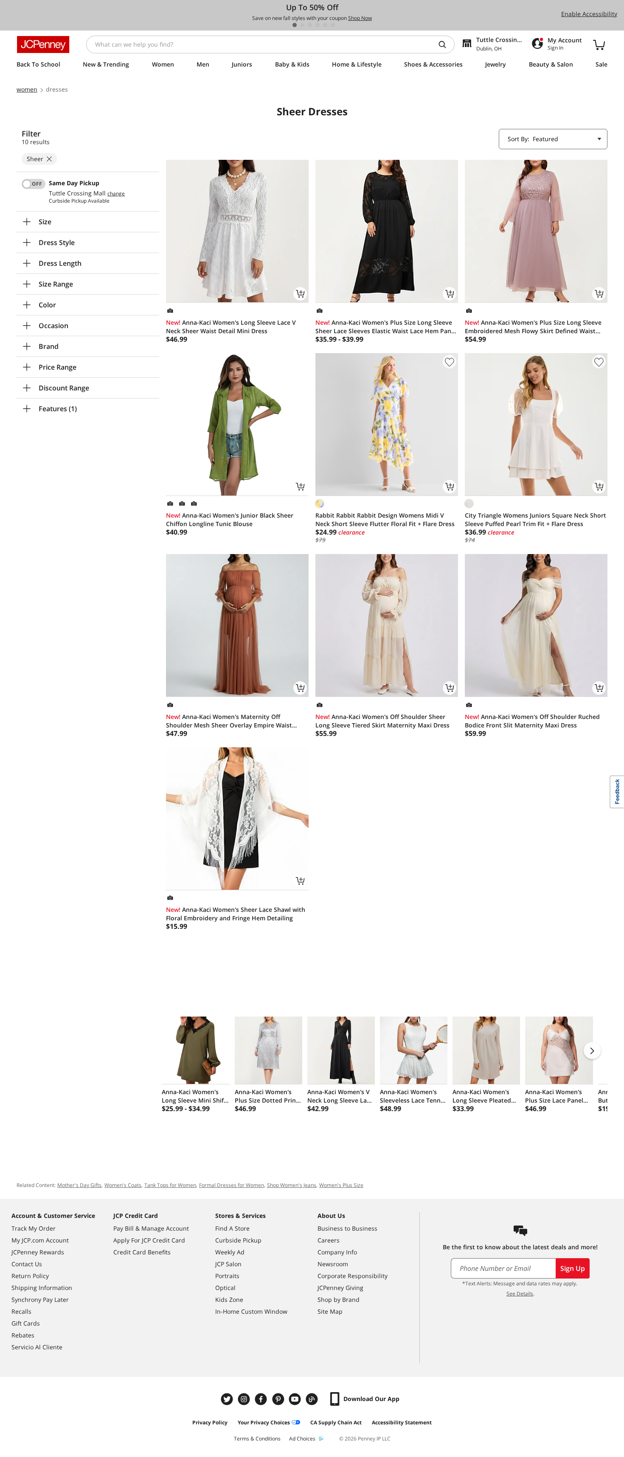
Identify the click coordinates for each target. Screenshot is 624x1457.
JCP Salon (228, 1264)
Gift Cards (25, 1323)
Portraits (227, 1276)
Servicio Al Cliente (36, 1347)
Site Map (330, 1311)
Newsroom (333, 1264)
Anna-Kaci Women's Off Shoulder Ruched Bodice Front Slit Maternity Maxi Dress (532, 721)
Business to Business (347, 1228)
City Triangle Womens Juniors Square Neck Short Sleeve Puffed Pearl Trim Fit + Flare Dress (535, 519)
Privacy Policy (210, 1422)
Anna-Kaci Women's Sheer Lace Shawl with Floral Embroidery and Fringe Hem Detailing (235, 913)
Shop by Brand (339, 1299)
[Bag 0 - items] (598, 44)
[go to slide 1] (294, 25)
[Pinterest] (278, 1399)
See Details (519, 1293)
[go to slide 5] (325, 25)
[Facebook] (261, 1399)
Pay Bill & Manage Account (151, 1228)
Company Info (337, 1252)
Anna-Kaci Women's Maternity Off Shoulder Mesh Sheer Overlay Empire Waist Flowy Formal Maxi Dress (229, 721)
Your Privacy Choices (264, 1422)
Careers (329, 1240)
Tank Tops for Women (170, 1185)
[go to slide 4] (317, 25)
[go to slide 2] (302, 25)
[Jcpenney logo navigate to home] (43, 44)
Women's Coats (122, 1185)
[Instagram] (244, 1399)
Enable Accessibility (589, 14)
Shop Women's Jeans (291, 1185)
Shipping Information (41, 1288)
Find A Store (232, 1228)
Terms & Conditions (257, 1438)
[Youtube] (295, 1399)
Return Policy (30, 1276)
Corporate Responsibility (353, 1276)
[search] (445, 44)
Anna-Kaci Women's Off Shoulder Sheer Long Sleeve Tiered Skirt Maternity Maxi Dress (382, 721)
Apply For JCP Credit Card (149, 1240)
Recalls (21, 1311)
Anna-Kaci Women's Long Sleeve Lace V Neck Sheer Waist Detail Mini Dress (231, 326)
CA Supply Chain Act (336, 1422)
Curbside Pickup (238, 1240)
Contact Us (26, 1264)
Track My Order (33, 1228)
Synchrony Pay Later (40, 1299)
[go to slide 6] (333, 25)
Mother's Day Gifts (79, 1185)
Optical (225, 1288)
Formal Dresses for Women (231, 1185)
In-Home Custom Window (251, 1311)
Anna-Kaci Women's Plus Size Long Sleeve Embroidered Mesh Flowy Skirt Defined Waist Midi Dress (533, 326)
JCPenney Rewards (37, 1252)
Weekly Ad (230, 1252)
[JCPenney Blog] (312, 1399)
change (116, 193)
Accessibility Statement (402, 1422)
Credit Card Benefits (142, 1252)
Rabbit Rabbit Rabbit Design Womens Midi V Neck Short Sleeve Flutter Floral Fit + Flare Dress (385, 519)
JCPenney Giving (340, 1288)
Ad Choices (302, 1438)
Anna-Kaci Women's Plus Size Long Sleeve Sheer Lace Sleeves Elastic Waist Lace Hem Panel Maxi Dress (385, 326)
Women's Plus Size (341, 1185)
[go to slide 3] (310, 25)
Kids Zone (229, 1299)
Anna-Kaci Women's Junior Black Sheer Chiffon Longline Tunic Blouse (229, 519)
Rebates (22, 1335)
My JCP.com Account (40, 1240)
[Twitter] (227, 1399)
